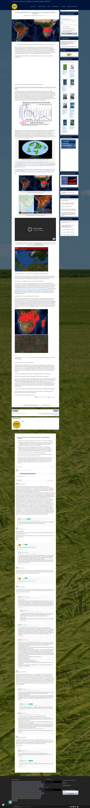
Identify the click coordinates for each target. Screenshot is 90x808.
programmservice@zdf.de (30, 581)
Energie (41, 784)
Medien (42, 793)
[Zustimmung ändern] (3, 804)
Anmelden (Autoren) (72, 6)
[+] (34, 473)
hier (34, 395)
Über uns (33, 6)
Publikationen (41, 6)
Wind (27, 798)
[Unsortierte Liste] (27, 473)
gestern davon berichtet (21, 367)
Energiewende (22, 786)
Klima (39, 15)
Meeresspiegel (15, 795)
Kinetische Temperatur (70, 229)
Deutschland (29, 784)
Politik (20, 795)
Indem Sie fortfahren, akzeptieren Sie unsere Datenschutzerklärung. (68, 31)
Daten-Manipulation (21, 784)
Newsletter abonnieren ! (21, 476)
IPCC (25, 788)
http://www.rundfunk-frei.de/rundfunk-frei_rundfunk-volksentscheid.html (31, 728)
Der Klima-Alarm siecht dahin (66, 206)
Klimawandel (21, 793)
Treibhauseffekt (37, 795)
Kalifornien (29, 788)
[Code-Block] (30, 473)
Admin (30, 15)
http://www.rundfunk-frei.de (29, 723)
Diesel (34, 784)
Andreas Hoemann (29, 751)
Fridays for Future (39, 786)
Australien (26, 782)
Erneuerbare (29, 786)
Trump (13, 798)
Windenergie (31, 798)
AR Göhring (24, 519)
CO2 (39, 782)
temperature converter (65, 185)
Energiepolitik (15, 786)
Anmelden (53, 466)
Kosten (31, 793)
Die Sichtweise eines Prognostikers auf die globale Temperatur (68, 200)
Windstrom (14, 800)
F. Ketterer (27, 545)
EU (33, 786)
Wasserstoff (21, 798)
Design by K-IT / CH (17, 806)
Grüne (21, 788)
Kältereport (36, 793)
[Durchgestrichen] (24, 473)
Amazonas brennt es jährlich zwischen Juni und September (36, 170)
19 (41, 15)
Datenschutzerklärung (67, 785)
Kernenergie (36, 788)
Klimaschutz (14, 793)
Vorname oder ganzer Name (66, 19)
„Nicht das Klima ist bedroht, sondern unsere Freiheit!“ (31, 1)
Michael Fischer (28, 520)
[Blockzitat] (29, 473)
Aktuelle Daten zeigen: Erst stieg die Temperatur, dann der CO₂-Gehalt (67, 203)
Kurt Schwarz (28, 598)
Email (62, 22)
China (36, 782)
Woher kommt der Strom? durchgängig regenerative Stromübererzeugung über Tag (69, 210)
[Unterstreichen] (23, 473)
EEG (38, 784)
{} (33, 473)
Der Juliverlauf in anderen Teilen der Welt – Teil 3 (69, 222)
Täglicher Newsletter (66, 26)
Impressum (65, 782)
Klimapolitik (38, 791)
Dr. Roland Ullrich (28, 690)
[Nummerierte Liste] (26, 473)
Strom (31, 795)
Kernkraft (14, 791)
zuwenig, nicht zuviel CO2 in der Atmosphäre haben (24, 137)
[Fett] (20, 473)
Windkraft (38, 798)
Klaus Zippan (30, 705)
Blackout (32, 782)
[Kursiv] (21, 473)
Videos (48, 6)
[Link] (32, 473)
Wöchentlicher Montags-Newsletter (68, 28)
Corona (13, 784)
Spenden (63, 6)
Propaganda (26, 795)
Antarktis (20, 782)
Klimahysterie (24, 791)
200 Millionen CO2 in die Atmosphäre (30, 164)
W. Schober (28, 579)
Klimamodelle (31, 791)
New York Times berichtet (25, 357)
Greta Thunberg (15, 788)
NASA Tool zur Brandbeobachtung (28, 273)
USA (17, 798)
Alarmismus (14, 782)
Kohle (27, 793)
